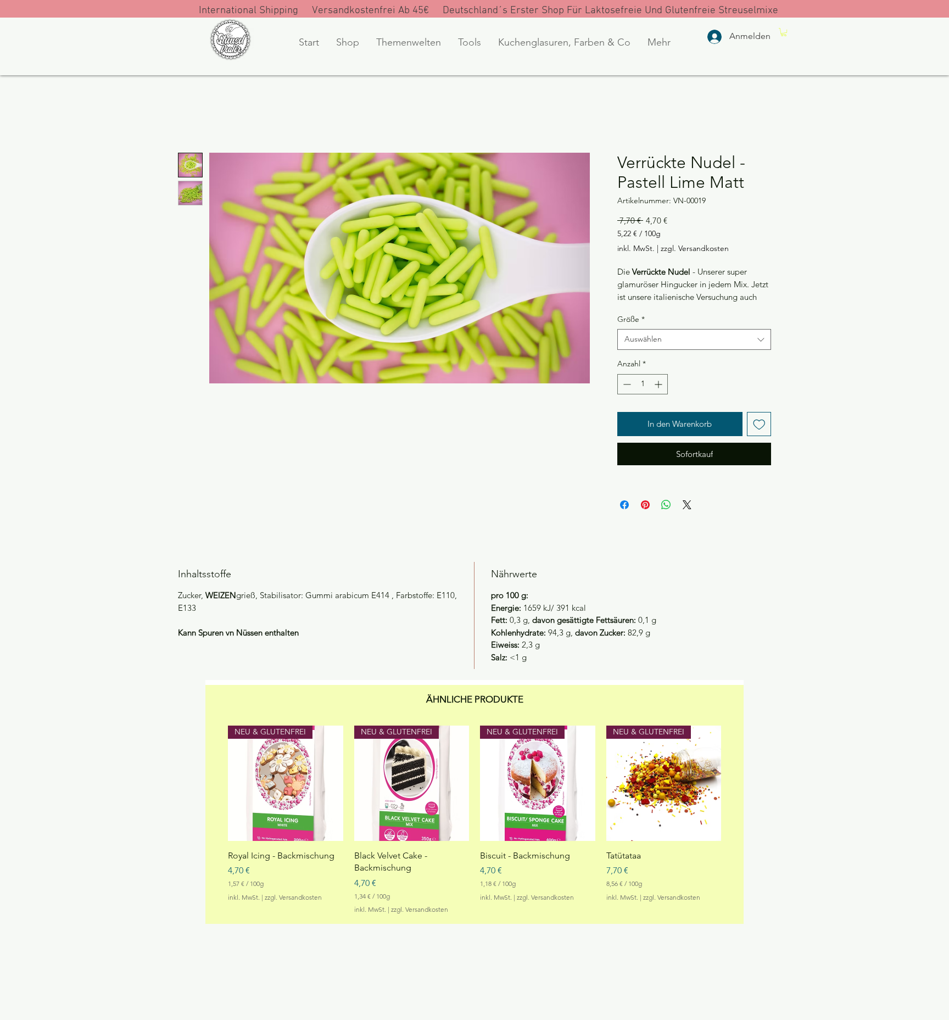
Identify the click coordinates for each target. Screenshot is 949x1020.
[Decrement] (626, 384)
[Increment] (659, 384)
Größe (631, 319)
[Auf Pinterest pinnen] (645, 504)
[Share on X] (687, 504)
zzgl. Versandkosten (695, 248)
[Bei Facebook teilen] (624, 504)
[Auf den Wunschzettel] (759, 424)
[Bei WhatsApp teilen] (666, 504)
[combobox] (694, 339)
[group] (474, 820)
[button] (347, 42)
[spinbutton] (642, 384)
